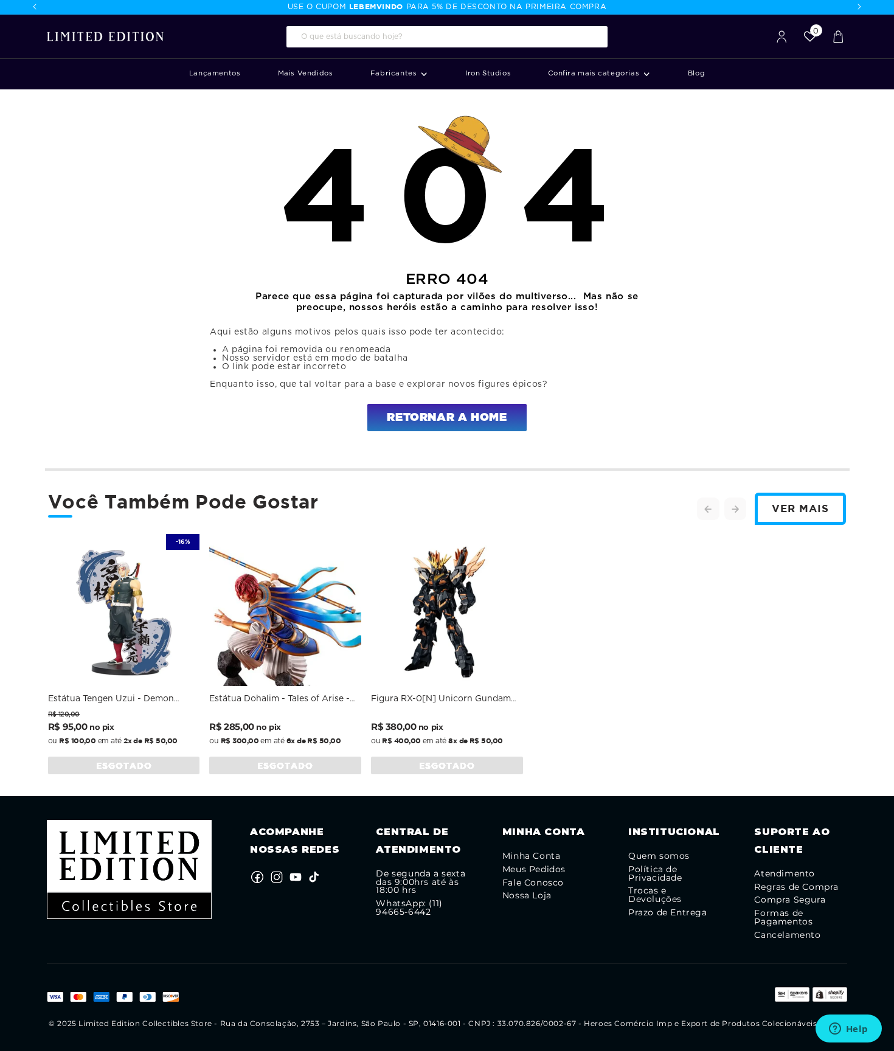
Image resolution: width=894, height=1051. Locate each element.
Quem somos (659, 856)
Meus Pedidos (534, 869)
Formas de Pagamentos (783, 917)
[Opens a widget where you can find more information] (848, 1030)
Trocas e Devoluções (655, 895)
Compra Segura (789, 900)
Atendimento (784, 874)
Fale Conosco (533, 883)
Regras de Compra (796, 887)
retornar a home (447, 417)
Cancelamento (787, 935)
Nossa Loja (527, 896)
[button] (399, 74)
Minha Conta (531, 856)
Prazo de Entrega (667, 913)
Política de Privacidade (655, 874)
